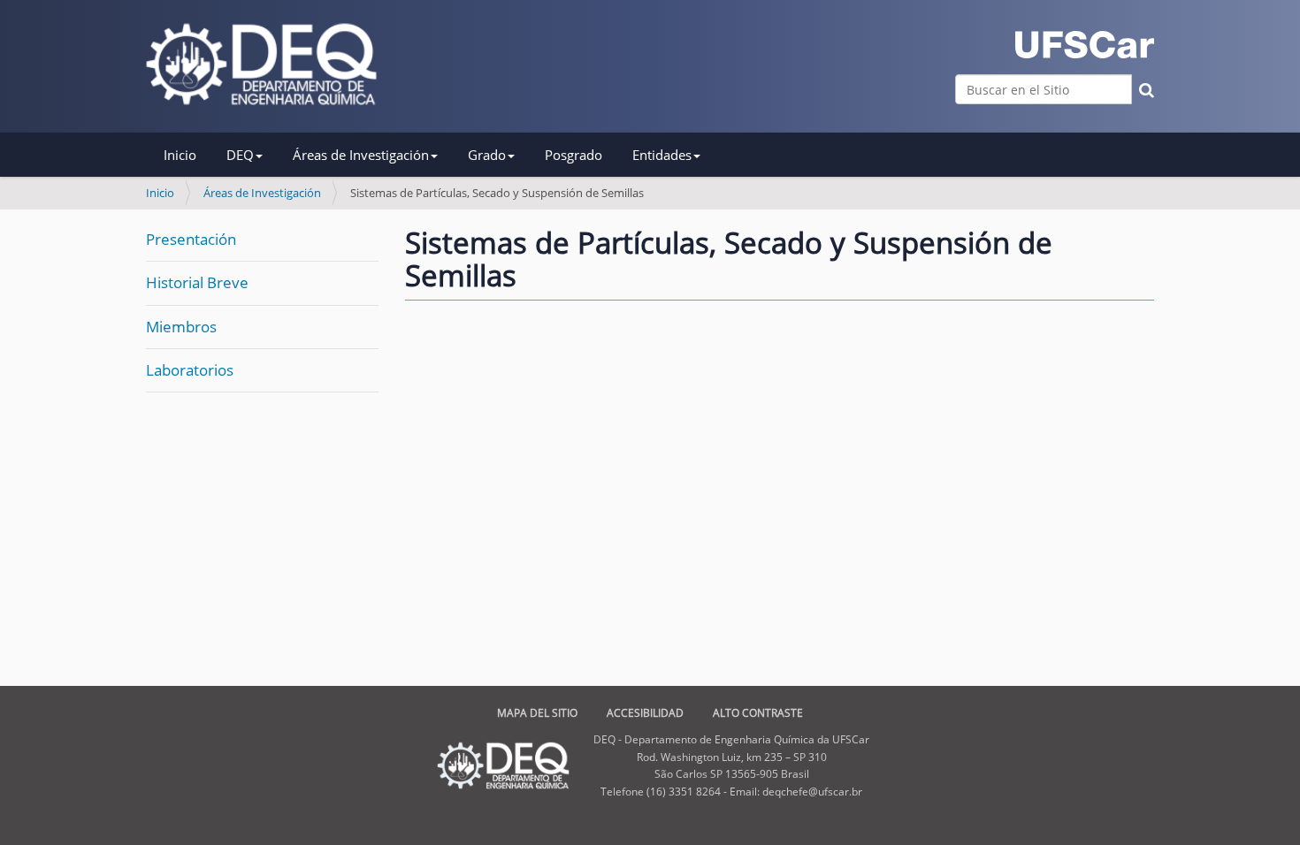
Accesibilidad (645, 712)
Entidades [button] (662, 155)
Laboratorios (189, 370)
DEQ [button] (240, 155)
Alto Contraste (758, 712)
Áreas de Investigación (262, 193)
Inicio (180, 155)
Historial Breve (197, 282)
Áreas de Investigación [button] (361, 155)
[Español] (261, 64)
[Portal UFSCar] (1084, 44)
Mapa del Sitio (537, 712)
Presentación (191, 239)
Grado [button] (487, 155)
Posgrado (573, 155)
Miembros (181, 326)
